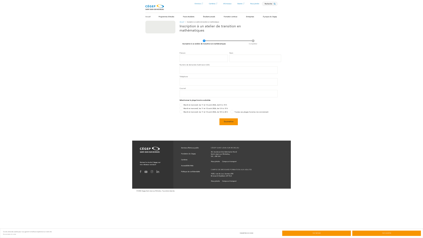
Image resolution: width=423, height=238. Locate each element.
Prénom (183, 53)
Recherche (268, 4)
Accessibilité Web (187, 166)
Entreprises (250, 17)
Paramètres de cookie (246, 233)
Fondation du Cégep (188, 154)
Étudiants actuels (209, 17)
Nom (231, 53)
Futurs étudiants (188, 17)
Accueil (147, 17)
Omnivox (198, 5)
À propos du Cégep (270, 17)
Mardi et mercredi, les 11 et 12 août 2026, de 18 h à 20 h (206, 112)
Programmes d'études (166, 17)
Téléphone (184, 77)
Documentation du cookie (9, 234)
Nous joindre (254, 4)
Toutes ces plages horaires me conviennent (251, 112)
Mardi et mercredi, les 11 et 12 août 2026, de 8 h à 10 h (205, 105)
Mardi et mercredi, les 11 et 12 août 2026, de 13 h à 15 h (206, 108)
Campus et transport (229, 161)
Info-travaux (227, 4)
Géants (239, 5)
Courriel (183, 88)
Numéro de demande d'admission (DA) (195, 65)
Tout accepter (386, 233)
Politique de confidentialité (190, 172)
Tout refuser (317, 233)
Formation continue (230, 17)
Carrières (212, 5)
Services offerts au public (190, 148)
